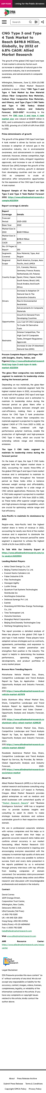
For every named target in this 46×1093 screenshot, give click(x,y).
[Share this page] (42, 22)
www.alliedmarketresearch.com (21, 936)
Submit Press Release (13, 1083)
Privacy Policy (35, 1089)
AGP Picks (6, 4)
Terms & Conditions (34, 1083)
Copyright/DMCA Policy (15, 1089)
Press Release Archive (27, 1078)
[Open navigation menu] (4, 22)
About (12, 1078)
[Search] (30, 22)
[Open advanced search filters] (36, 22)
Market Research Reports (15, 803)
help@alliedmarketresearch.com (17, 931)
